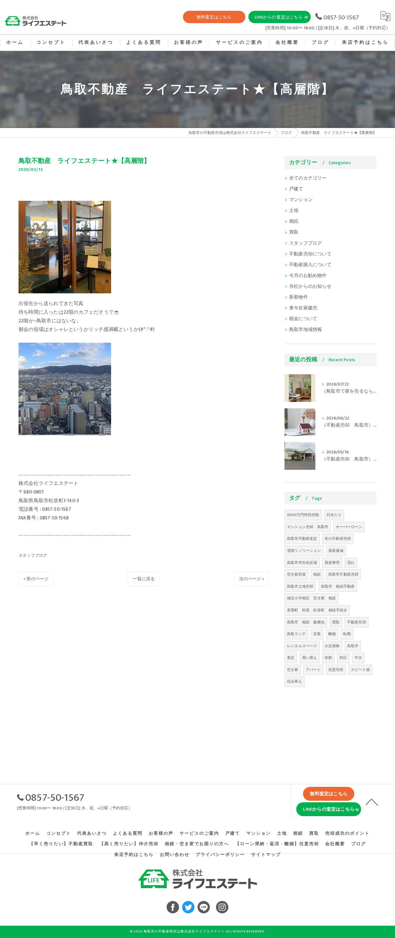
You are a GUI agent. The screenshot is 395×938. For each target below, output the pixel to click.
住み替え (294, 681)
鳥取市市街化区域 (302, 563)
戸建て (296, 189)
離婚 (332, 634)
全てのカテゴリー (308, 178)
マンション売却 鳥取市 (307, 527)
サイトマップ (266, 854)
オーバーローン (349, 527)
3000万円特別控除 (303, 515)
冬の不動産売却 (338, 538)
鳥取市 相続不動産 (338, 586)
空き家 (292, 670)
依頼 (328, 658)
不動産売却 (356, 622)
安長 (317, 634)
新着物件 (298, 297)
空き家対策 (296, 574)
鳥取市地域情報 (305, 329)
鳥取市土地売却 (300, 586)
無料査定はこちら (214, 17)
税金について (303, 319)
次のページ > (251, 578)
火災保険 (332, 646)
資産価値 (335, 551)
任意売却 (335, 670)
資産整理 (332, 563)
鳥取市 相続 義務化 (306, 622)
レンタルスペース (302, 646)
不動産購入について (310, 265)
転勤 (347, 634)
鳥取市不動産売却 (343, 574)
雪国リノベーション (304, 551)
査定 (290, 658)
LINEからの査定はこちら (279, 17)
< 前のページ (35, 578)
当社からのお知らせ (310, 286)
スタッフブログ (33, 555)
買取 (293, 232)
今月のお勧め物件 (308, 275)
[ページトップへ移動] (372, 801)
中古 (358, 658)
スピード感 (360, 670)
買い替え (309, 658)
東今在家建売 (303, 308)
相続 (293, 221)
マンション (301, 200)
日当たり (334, 515)
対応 (343, 658)
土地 (293, 210)
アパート (313, 670)
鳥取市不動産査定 (302, 538)
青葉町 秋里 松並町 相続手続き (317, 610)
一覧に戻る (144, 578)
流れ (351, 563)
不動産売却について (310, 254)
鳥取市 (353, 646)
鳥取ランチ (296, 634)
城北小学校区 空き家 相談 (311, 598)
